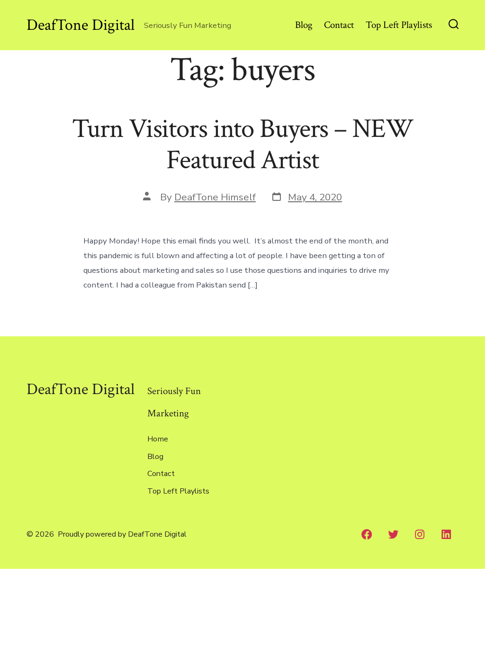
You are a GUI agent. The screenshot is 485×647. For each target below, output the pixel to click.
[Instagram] (419, 534)
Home (157, 439)
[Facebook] (366, 534)
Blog (304, 24)
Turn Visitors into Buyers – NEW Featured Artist (242, 144)
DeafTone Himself (215, 197)
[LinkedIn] (446, 534)
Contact (339, 24)
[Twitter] (393, 534)
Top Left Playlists (399, 24)
